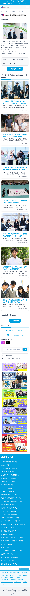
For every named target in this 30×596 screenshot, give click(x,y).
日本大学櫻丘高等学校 (8, 534)
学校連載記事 (23, 573)
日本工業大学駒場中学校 (8, 531)
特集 (2, 575)
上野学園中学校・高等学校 (9, 468)
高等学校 (14, 320)
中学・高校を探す (14, 573)
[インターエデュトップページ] (15, 457)
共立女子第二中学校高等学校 (10, 475)
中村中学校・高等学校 (8, 528)
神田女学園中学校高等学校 (9, 472)
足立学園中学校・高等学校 (9, 462)
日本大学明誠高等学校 (8, 544)
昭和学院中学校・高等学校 (9, 495)
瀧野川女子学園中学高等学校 (10, 518)
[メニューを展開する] (27, 7)
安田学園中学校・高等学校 (9, 564)
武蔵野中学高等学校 (7, 554)
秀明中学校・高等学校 (8, 491)
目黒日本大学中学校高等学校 (10, 557)
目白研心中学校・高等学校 (9, 560)
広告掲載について (12, 579)
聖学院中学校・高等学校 (8, 511)
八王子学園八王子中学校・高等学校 (12, 551)
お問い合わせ (17, 582)
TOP (2, 573)
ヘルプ (3, 584)
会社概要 (3, 579)
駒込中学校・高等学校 (8, 481)
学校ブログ (15, 575)
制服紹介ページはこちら (16, 331)
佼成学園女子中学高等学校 (9, 478)
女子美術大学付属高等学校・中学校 (12, 501)
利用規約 (20, 579)
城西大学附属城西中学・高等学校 (11, 498)
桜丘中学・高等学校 (7, 485)
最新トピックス (23, 575)
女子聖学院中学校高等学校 (9, 504)
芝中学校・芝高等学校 (8, 488)
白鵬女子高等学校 (6, 547)
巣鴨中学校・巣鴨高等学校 (9, 508)
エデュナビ (8, 575)
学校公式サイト (14, 69)
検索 (25, 349)
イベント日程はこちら (16, 335)
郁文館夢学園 (5, 465)
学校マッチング (8, 3)
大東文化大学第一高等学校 (9, 514)
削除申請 (25, 582)
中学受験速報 (4, 577)
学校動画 (18, 577)
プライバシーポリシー (7, 582)
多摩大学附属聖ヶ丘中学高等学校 (11, 521)
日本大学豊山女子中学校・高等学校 (12, 537)
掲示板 (6, 573)
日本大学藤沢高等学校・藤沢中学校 (12, 541)
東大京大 (12, 577)
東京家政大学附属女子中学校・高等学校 (13, 524)
